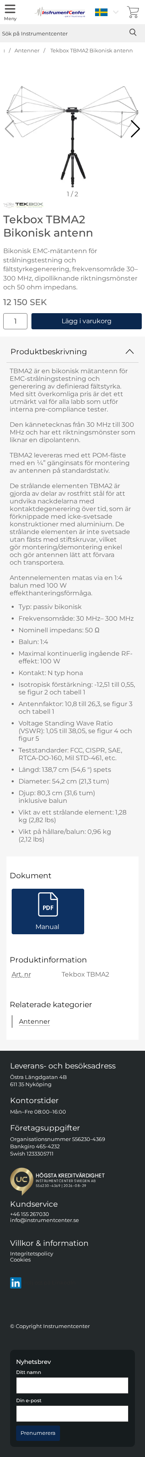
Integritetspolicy (31, 1253)
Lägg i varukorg (87, 321)
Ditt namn (28, 1372)
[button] (135, 129)
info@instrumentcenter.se (44, 1220)
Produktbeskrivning (48, 351)
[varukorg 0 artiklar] (133, 12)
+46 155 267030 (29, 1214)
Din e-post (28, 1400)
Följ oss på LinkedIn (50, 1283)
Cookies (20, 1260)
